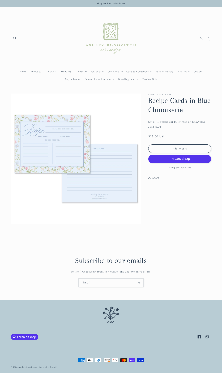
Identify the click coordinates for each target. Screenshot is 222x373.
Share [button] (155, 177)
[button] (15, 39)
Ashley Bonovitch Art (28, 367)
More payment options (180, 167)
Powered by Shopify (48, 367)
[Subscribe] (139, 282)
